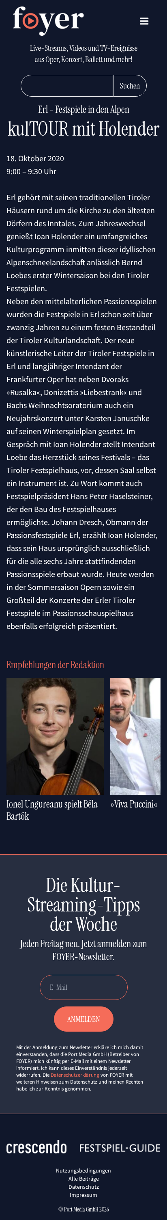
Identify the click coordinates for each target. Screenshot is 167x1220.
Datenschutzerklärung (75, 1074)
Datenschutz (84, 1186)
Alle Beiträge (84, 1178)
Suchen (130, 85)
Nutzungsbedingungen (83, 1170)
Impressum (83, 1194)
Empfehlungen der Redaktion (55, 665)
